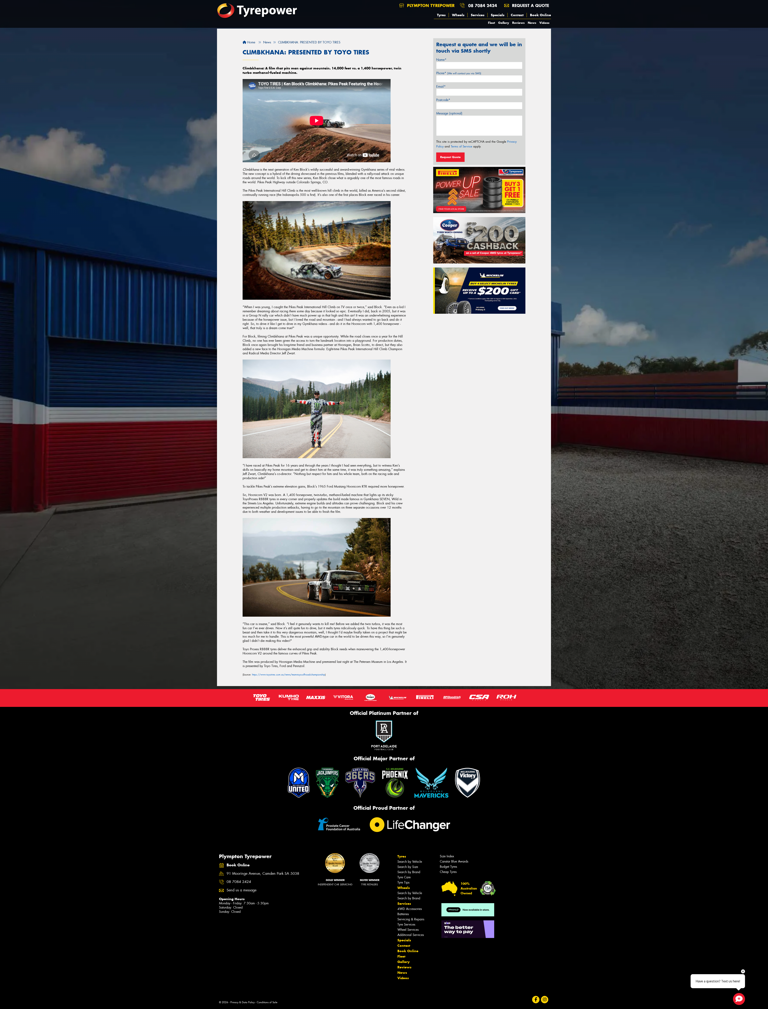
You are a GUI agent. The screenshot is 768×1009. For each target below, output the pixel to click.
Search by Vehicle (409, 862)
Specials (497, 15)
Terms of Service (461, 146)
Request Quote (450, 157)
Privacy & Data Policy (242, 1002)
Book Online (540, 15)
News (532, 23)
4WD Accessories (409, 909)
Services (477, 15)
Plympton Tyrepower (430, 5)
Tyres (441, 15)
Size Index (447, 856)
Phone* (458, 73)
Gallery (503, 23)
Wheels (458, 15)
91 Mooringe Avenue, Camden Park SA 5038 (263, 873)
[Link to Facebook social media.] (536, 999)
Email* (441, 86)
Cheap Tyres (448, 872)
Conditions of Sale (267, 1002)
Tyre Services (406, 924)
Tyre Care (404, 877)
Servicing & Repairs (410, 919)
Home (250, 42)
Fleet (491, 23)
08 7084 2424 (482, 5)
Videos (544, 23)
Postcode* (443, 100)
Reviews (518, 23)
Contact (517, 15)
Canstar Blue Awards (454, 861)
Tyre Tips (403, 882)
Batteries (403, 914)
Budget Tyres (448, 867)
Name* (441, 60)
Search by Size (407, 867)
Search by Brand (408, 872)
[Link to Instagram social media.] (544, 999)
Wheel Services (408, 930)
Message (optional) (449, 113)
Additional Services (410, 935)
